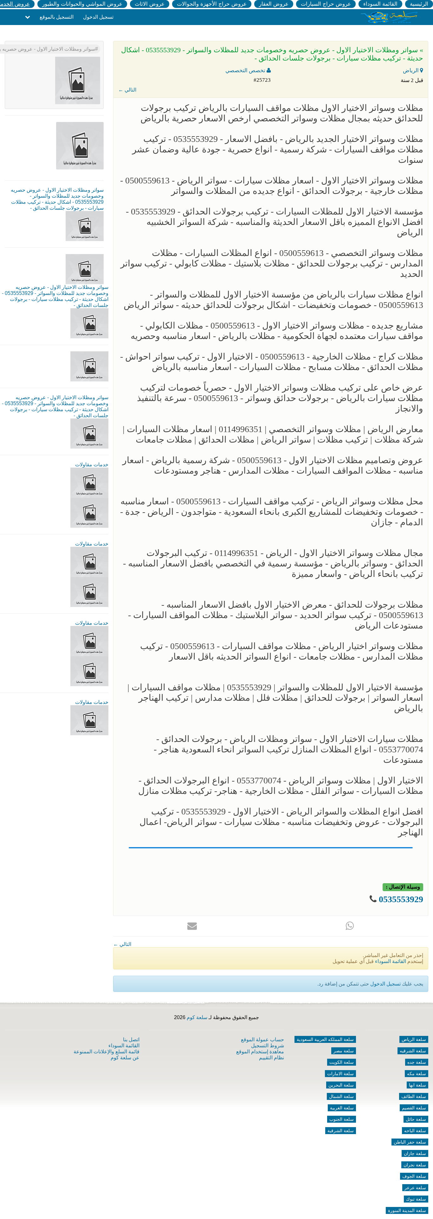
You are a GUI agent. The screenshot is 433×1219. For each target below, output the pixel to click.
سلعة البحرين (341, 1085)
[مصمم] (89, 512)
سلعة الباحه (415, 1130)
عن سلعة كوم (125, 1057)
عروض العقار (273, 4)
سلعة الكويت (341, 1062)
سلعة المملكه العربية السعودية (325, 1039)
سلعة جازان (415, 1153)
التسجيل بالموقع (57, 17)
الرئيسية (419, 4)
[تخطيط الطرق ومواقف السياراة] (89, 591)
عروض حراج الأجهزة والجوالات (212, 4)
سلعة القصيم (414, 1107)
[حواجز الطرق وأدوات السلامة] (89, 561)
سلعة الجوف (414, 1176)
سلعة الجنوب (341, 1119)
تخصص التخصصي (246, 70)
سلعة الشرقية (340, 1130)
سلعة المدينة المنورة (407, 1210)
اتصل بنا (131, 1039)
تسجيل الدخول (98, 17)
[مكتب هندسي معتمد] (89, 640)
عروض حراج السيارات (326, 4)
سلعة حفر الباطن (410, 1142)
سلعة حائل (416, 1119)
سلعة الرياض (414, 1039)
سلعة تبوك (416, 1199)
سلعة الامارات (340, 1073)
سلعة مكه (416, 1073)
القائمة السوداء (380, 4)
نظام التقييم (271, 1057)
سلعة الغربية (342, 1107)
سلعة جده (416, 1062)
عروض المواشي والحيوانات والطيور (82, 4)
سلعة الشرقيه (413, 1050)
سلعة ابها (417, 1085)
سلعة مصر (343, 1050)
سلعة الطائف (413, 1096)
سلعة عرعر (415, 1187)
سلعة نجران (415, 1164)
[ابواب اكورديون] (89, 482)
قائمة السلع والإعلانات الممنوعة (106, 1051)
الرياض (411, 70)
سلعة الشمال (341, 1096)
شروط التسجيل (267, 1045)
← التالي (127, 90)
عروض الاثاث (150, 4)
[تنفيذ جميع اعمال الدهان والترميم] (89, 720)
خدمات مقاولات (91, 464)
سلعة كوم (197, 1017)
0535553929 (401, 899)
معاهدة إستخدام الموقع (260, 1051)
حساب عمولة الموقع (262, 1039)
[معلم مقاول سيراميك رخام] (89, 670)
